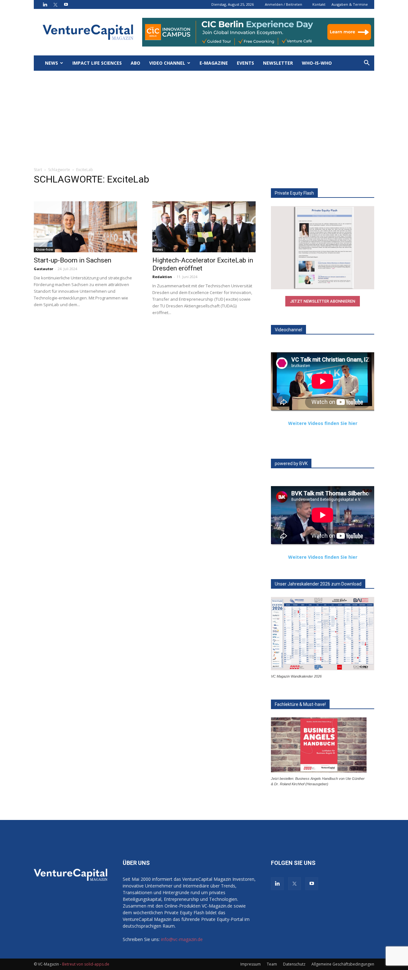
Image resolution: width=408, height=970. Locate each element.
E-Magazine (214, 63)
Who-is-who (317, 63)
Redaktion (162, 276)
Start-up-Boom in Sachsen (72, 260)
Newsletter (278, 63)
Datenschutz (294, 964)
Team (272, 964)
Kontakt (318, 4)
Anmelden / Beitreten (283, 4)
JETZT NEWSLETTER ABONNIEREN (322, 301)
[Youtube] (66, 4)
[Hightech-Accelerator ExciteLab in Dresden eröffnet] (204, 226)
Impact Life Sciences (97, 63)
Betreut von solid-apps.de (85, 964)
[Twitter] (55, 4)
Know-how (44, 249)
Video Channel (167, 63)
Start (38, 169)
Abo (135, 63)
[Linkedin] (45, 4)
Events (245, 63)
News (51, 63)
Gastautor (43, 268)
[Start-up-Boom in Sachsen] (85, 226)
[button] (366, 64)
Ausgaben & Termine (350, 4)
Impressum (250, 964)
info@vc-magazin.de (182, 939)
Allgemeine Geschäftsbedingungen (342, 964)
